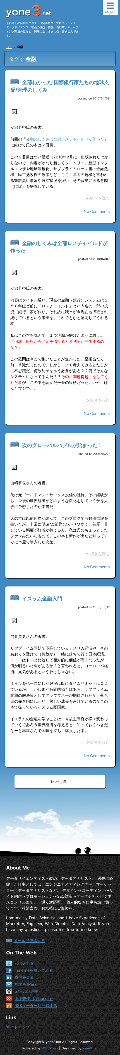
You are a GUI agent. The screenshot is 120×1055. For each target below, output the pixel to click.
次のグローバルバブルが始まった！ (62, 445)
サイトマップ (18, 1027)
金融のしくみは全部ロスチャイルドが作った (65, 139)
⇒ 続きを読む (97, 198)
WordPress (50, 1048)
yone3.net (90, 1048)
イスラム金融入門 (42, 599)
